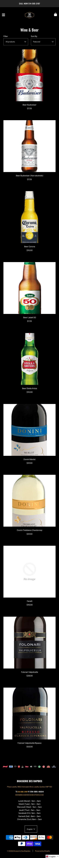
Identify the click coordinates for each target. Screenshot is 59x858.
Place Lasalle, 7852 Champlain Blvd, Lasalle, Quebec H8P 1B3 (29, 787)
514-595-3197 (34, 3)
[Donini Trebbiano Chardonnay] (29, 501)
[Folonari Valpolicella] (29, 643)
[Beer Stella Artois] (29, 359)
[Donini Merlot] (29, 430)
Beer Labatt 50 (29, 317)
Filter (5, 36)
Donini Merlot (29, 459)
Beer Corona (29, 246)
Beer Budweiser (29, 105)
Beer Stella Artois (29, 388)
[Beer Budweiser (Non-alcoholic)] (29, 146)
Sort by (34, 36)
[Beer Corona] (29, 217)
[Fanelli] (29, 572)
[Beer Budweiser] (29, 75)
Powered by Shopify (42, 851)
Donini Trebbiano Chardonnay (29, 530)
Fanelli (29, 601)
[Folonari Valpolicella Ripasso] (29, 713)
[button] (52, 856)
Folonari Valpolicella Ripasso (29, 743)
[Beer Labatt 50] (29, 288)
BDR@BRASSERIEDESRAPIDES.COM (29, 795)
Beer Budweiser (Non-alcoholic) (29, 175)
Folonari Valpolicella (29, 672)
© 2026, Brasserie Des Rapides (18, 851)
